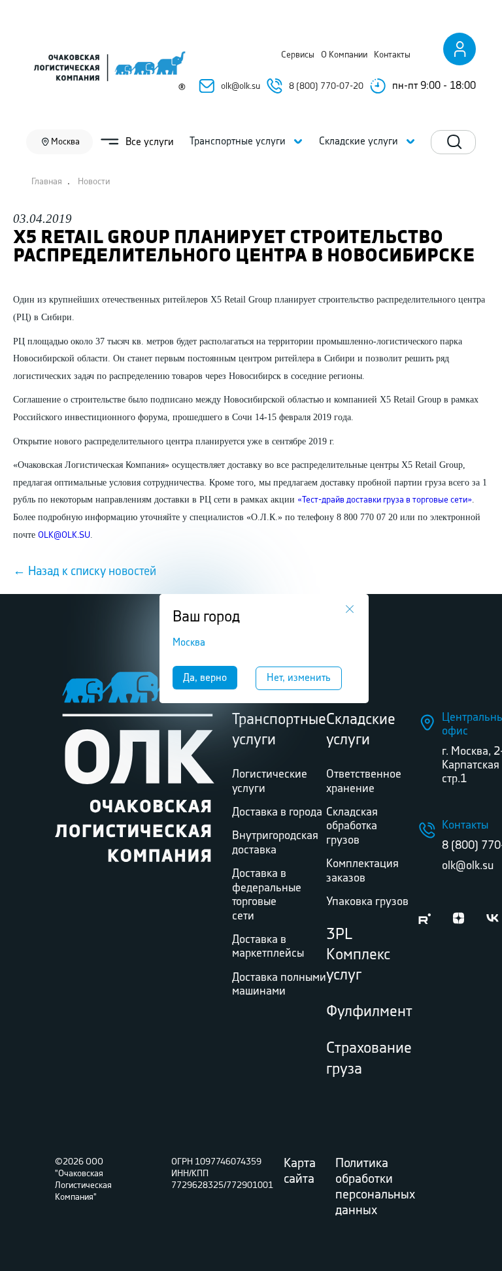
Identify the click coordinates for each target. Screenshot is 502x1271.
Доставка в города (277, 812)
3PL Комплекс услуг (358, 955)
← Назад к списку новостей (84, 572)
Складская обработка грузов (352, 826)
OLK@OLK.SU (64, 535)
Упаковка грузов (367, 902)
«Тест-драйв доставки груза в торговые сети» (384, 499)
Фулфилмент (369, 1011)
